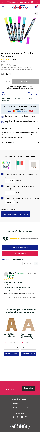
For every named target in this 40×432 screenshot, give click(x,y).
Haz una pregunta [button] (20, 253)
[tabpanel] (20, 30)
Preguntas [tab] (17, 259)
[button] (31, 297)
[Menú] (3, 7)
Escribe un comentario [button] (20, 247)
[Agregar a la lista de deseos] (36, 13)
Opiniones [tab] (5, 259)
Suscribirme (29, 388)
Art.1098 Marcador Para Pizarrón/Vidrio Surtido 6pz (19, 293)
